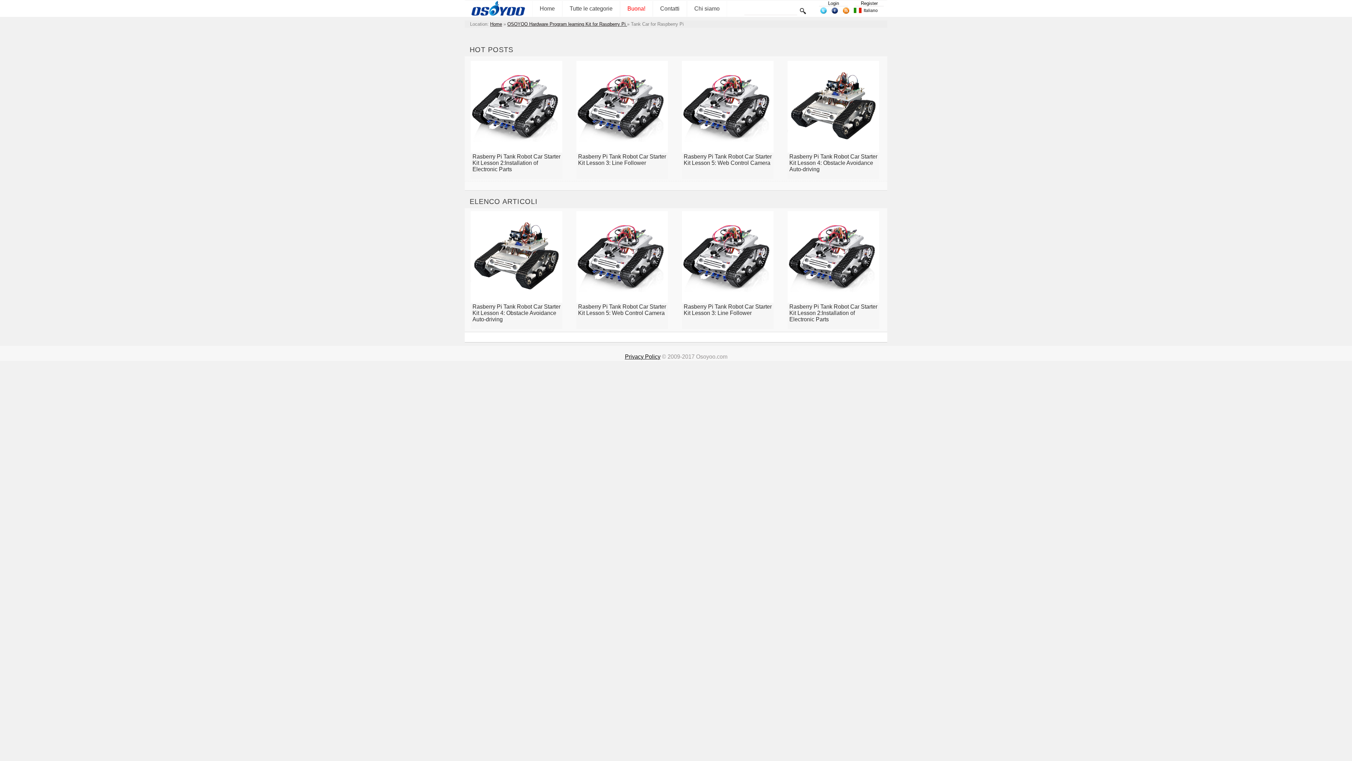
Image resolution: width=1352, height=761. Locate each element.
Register (869, 3)
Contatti (670, 9)
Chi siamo (707, 9)
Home (547, 9)
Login (833, 3)
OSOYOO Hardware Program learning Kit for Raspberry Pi (567, 24)
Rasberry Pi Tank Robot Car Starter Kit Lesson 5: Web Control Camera (728, 160)
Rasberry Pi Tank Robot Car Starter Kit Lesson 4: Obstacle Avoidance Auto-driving (833, 163)
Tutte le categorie (591, 9)
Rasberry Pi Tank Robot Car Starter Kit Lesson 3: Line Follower (622, 160)
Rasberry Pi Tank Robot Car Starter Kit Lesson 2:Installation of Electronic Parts (516, 163)
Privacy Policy (643, 357)
